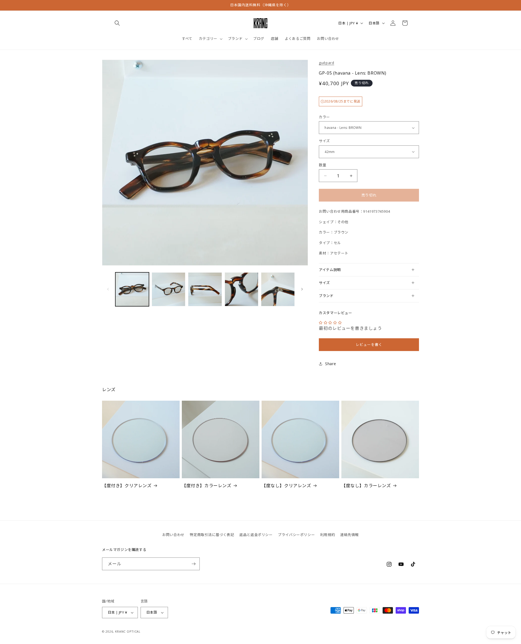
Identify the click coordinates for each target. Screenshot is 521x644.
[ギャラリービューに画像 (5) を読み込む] (278, 289)
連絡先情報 (349, 534)
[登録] (193, 563)
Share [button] (330, 363)
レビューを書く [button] (369, 344)
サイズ (324, 140)
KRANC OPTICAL (128, 631)
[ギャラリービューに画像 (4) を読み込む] (241, 289)
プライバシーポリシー (296, 534)
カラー (324, 116)
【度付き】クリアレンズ (127, 486)
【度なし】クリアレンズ (286, 486)
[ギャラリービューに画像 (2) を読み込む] (168, 289)
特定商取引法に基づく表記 (212, 534)
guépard (326, 62)
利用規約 (327, 534)
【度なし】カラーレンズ (366, 486)
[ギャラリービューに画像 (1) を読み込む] (132, 289)
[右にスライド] (302, 289)
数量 (322, 164)
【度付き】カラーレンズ (206, 486)
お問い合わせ (173, 534)
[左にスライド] (108, 289)
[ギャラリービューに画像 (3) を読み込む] (205, 289)
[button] (117, 23)
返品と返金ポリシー (255, 534)
